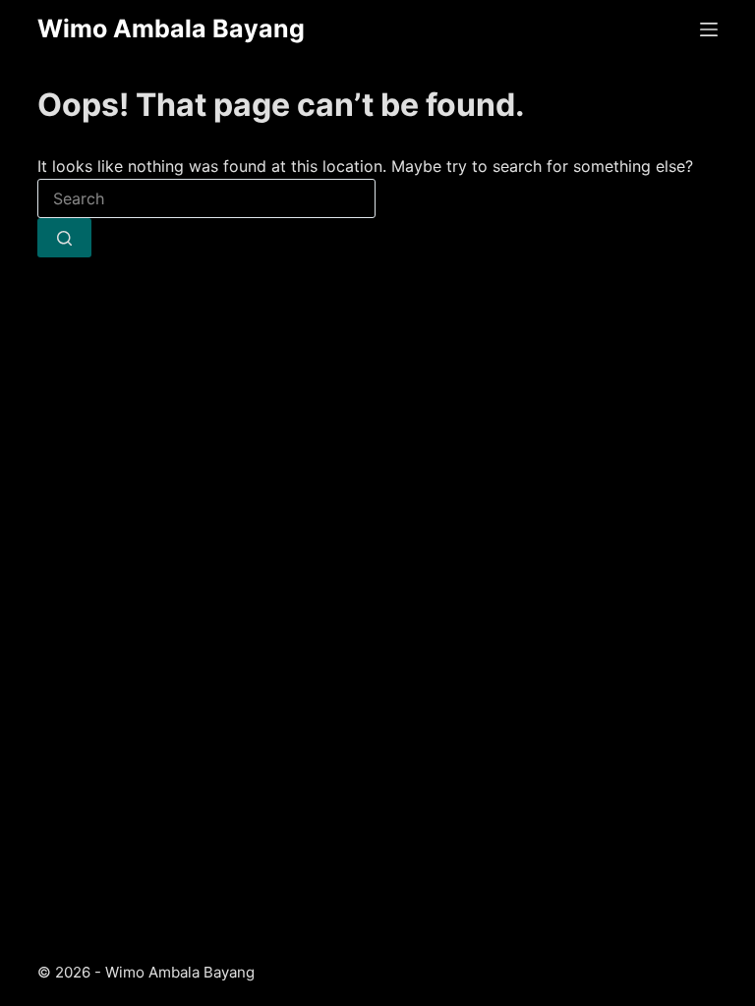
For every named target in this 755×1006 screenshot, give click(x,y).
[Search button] (64, 237)
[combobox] (206, 198)
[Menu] (709, 29)
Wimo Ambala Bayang (171, 28)
